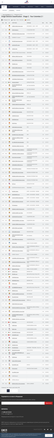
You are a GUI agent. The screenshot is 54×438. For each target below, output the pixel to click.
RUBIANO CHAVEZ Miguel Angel (18, 209)
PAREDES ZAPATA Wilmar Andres (18, 176)
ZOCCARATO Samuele (16, 332)
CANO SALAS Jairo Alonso (17, 127)
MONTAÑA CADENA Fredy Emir (18, 146)
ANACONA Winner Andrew (17, 112)
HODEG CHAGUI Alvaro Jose (17, 26)
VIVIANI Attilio (15, 345)
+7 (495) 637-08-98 (6, 412)
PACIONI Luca (14, 274)
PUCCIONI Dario (15, 347)
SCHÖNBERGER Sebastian (17, 287)
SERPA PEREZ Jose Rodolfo (17, 228)
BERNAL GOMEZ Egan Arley (17, 56)
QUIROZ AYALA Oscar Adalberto (18, 149)
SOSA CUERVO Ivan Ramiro (17, 60)
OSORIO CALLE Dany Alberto (17, 250)
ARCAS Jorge (14, 283)
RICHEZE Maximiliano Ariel (17, 41)
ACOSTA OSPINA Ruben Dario (17, 197)
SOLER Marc (14, 123)
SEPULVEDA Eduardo (16, 231)
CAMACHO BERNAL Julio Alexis (18, 220)
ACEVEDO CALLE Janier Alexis (17, 134)
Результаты (11, 10)
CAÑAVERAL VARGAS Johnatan (18, 153)
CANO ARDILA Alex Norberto (17, 239)
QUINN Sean (14, 325)
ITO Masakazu (14, 205)
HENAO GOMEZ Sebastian (17, 67)
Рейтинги (18, 10)
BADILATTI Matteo (15, 269)
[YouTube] (51, 429)
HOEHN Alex (14, 357)
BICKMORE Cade (15, 364)
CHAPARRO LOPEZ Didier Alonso (18, 258)
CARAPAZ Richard (15, 115)
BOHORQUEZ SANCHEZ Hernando (18, 75)
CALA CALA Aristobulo (16, 157)
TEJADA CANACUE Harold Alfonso (18, 104)
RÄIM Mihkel (14, 243)
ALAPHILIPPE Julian (16, 45)
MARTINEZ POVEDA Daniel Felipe (18, 33)
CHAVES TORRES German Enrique (18, 224)
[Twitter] (47, 429)
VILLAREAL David (15, 372)
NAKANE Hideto (15, 191)
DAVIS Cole (14, 329)
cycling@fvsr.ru (9, 413)
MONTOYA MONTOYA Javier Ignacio (18, 307)
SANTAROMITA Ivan (16, 194)
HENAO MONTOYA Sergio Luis (17, 89)
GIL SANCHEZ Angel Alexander (18, 142)
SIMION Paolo (14, 271)
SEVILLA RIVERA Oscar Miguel (18, 93)
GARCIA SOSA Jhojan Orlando (17, 172)
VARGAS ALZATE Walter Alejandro (18, 300)
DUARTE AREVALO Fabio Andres (18, 108)
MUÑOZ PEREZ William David (17, 161)
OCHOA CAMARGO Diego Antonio (18, 180)
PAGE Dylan (14, 322)
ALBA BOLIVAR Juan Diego (17, 216)
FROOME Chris (15, 64)
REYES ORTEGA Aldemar (16, 168)
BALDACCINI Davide (16, 350)
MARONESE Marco (15, 280)
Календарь (4, 10)
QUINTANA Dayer (15, 277)
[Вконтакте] (44, 429)
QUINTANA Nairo (15, 119)
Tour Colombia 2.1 (7, 14)
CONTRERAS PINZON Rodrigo (17, 79)
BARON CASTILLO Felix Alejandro (18, 383)
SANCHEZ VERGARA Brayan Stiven (18, 262)
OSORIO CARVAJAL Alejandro (17, 201)
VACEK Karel (14, 338)
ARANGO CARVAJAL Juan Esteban (18, 319)
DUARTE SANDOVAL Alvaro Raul (18, 311)
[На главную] (27, 2)
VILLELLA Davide (15, 82)
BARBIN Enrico (15, 290)
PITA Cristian (14, 368)
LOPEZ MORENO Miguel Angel (17, 71)
